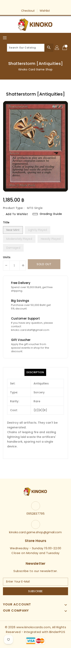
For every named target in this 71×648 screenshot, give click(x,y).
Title (6, 222)
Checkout (28, 11)
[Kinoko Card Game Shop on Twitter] (32, 5)
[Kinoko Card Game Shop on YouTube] (39, 5)
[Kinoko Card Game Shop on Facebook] (24, 5)
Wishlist (45, 11)
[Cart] (65, 48)
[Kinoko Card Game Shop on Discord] (47, 5)
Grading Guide (51, 214)
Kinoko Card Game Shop (35, 69)
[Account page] (57, 48)
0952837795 (35, 513)
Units (7, 257)
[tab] (35, 372)
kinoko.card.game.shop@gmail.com (35, 532)
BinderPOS (57, 632)
